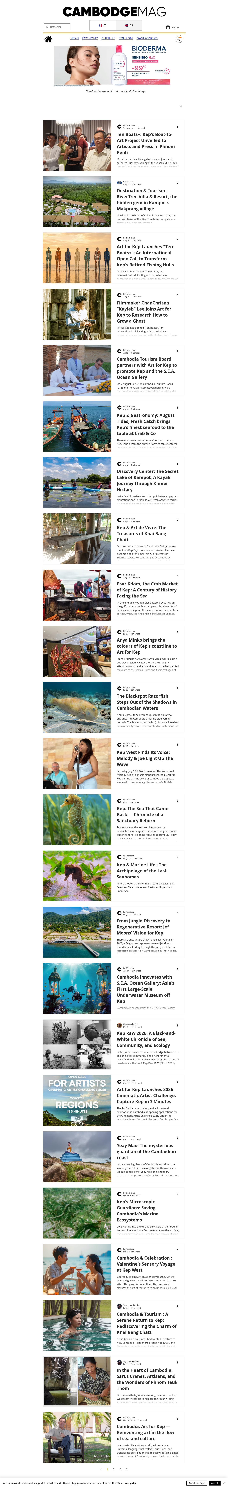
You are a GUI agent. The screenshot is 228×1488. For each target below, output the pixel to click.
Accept (214, 1483)
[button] (180, 106)
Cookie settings (196, 1483)
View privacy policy (126, 1483)
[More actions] (178, 126)
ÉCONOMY (90, 38)
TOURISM (126, 38)
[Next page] (127, 1469)
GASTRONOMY (147, 38)
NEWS (74, 38)
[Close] (224, 1483)
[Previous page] (101, 1469)
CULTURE (108, 38)
